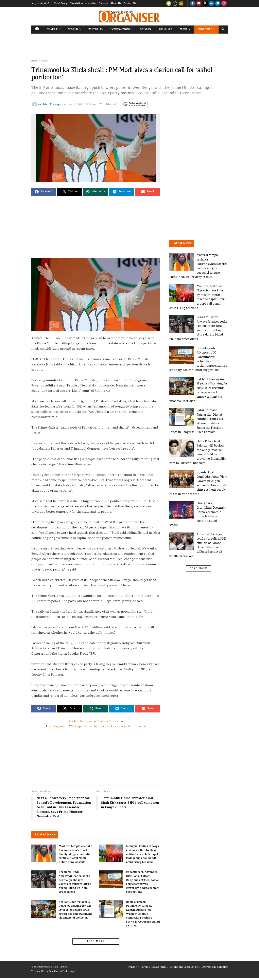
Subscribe (205, 30)
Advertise (90, 3)
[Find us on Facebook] (192, 3)
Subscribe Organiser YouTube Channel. (95, 722)
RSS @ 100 (165, 30)
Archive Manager (50, 105)
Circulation (76, 3)
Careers (103, 3)
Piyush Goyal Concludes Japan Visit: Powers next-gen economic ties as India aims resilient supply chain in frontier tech (198, 483)
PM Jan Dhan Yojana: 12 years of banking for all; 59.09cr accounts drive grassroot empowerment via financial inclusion (75, 910)
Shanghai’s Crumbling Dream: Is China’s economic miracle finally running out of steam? (197, 514)
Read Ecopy (60, 3)
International (121, 30)
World (73, 30)
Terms (144, 967)
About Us (116, 3)
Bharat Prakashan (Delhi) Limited (51, 967)
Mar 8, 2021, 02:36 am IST (85, 105)
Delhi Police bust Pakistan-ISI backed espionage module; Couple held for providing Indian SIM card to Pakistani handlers (197, 452)
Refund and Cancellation (184, 967)
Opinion (145, 30)
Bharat (52, 30)
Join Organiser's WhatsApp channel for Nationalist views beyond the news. (96, 726)
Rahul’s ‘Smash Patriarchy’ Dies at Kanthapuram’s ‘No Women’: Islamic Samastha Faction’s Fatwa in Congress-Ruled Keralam (143, 914)
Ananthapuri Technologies (62, 971)
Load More (95, 941)
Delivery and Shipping (215, 967)
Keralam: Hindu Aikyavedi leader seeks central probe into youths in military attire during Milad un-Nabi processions (75, 882)
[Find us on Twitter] (205, 3)
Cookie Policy (159, 967)
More (183, 30)
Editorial (95, 30)
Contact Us (129, 3)
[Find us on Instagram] (224, 3)
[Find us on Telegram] (217, 3)
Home (34, 61)
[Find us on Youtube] (199, 3)
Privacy (132, 967)
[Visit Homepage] (129, 16)
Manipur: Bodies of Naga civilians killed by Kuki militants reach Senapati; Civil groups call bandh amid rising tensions (143, 854)
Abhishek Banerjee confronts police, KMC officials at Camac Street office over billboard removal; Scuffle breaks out (198, 545)
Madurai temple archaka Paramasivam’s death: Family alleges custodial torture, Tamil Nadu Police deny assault (75, 854)
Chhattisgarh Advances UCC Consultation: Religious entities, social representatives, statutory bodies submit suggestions (142, 882)
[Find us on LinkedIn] (211, 3)
